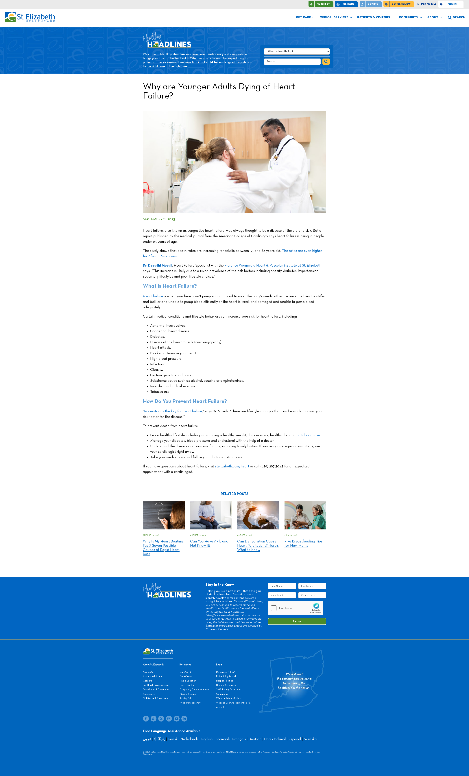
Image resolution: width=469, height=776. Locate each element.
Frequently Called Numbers (194, 689)
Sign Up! (297, 621)
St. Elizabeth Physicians (155, 698)
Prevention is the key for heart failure (173, 411)
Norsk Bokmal (275, 739)
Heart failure (153, 296)
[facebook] (146, 719)
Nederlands (189, 739)
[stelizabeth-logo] (29, 13)
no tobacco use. (308, 435)
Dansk (173, 739)
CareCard (185, 672)
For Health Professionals (156, 685)
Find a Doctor (187, 685)
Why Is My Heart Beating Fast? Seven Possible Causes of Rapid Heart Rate (163, 548)
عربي (147, 739)
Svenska (310, 739)
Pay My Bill (185, 698)
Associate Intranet (153, 676)
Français (239, 739)
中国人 (159, 739)
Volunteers (149, 694)
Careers (147, 681)
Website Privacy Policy (228, 698)
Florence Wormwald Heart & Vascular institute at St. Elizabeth (272, 265)
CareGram (186, 676)
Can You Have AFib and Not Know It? (209, 544)
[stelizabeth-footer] (158, 649)
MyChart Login (188, 694)
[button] (456, 17)
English (207, 739)
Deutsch (255, 739)
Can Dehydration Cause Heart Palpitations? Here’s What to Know (258, 546)
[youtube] (177, 719)
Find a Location (188, 681)
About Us (148, 672)
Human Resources (226, 685)
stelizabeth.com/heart (231, 466)
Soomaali (222, 739)
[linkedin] (184, 719)
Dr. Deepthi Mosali (157, 265)
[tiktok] (153, 719)
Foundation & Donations (156, 689)
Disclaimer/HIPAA (225, 672)
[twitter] (161, 719)
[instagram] (169, 719)
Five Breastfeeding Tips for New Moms (303, 544)
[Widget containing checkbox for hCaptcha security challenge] (295, 608)
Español (295, 739)
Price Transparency (190, 703)
